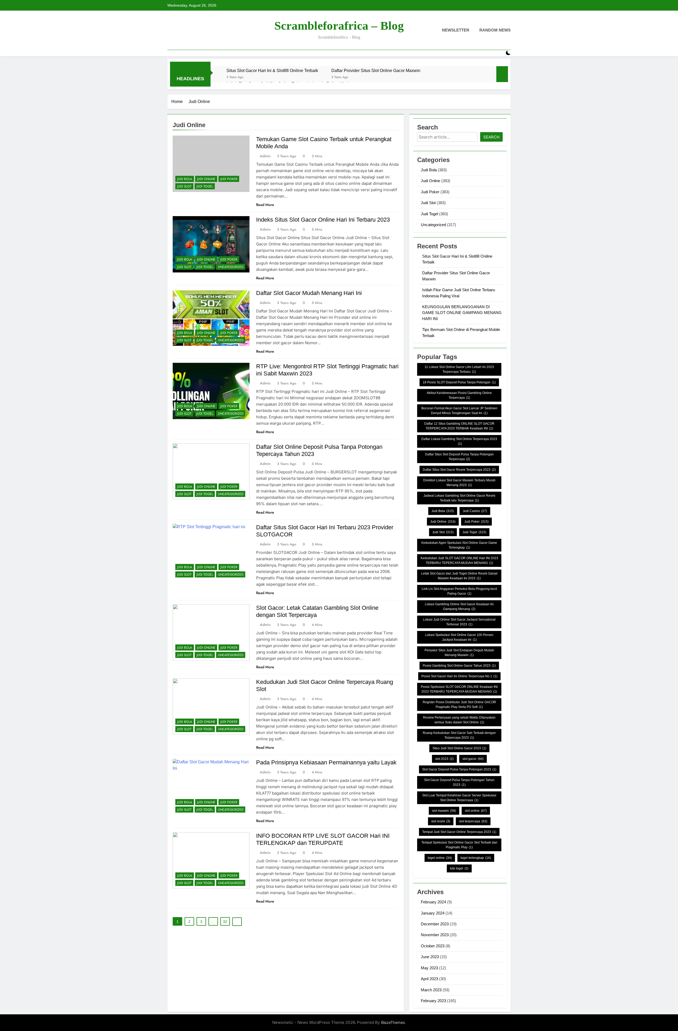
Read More (265, 204)
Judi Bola (184, 179)
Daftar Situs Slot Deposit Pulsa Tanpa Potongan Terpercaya (459, 456)
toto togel (459, 868)
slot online (476, 811)
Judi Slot (184, 186)
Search (491, 137)
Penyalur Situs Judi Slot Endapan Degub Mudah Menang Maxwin (459, 652)
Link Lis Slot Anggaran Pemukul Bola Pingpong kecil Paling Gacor (459, 591)
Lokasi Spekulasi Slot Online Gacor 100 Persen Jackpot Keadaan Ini (459, 637)
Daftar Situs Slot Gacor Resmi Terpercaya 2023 (459, 470)
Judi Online (206, 179)
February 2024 (433, 902)
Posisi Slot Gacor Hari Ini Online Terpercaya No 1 (459, 676)
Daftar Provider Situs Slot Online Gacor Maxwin (375, 70)
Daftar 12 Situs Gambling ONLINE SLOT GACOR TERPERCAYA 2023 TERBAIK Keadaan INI (459, 426)
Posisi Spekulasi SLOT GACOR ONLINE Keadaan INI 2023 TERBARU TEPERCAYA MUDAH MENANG (459, 689)
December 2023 (435, 924)
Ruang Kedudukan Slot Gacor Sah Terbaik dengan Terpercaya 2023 (459, 735)
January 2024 (432, 913)
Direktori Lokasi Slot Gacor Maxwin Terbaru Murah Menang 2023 (459, 482)
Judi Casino (475, 511)
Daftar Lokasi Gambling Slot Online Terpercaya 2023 (459, 441)
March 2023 (431, 990)
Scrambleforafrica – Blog (339, 25)
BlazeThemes (393, 1022)
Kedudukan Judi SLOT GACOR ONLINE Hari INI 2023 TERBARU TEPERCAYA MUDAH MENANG (459, 560)
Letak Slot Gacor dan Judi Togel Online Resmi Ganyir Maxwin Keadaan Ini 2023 (459, 576)
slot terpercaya (473, 821)
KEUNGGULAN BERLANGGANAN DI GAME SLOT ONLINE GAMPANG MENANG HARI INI (462, 312)
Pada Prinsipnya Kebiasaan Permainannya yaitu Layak (326, 762)
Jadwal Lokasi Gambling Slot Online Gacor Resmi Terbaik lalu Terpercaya (459, 498)
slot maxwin (444, 811)
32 (225, 922)
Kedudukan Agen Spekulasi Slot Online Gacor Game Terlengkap (459, 545)
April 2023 (429, 978)
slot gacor (473, 759)
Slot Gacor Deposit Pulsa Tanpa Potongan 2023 (459, 769)
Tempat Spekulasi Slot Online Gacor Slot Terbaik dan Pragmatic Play (459, 845)
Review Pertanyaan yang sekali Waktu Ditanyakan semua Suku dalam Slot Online (459, 720)
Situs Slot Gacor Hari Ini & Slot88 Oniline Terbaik (272, 70)
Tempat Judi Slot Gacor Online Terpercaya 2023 (459, 832)
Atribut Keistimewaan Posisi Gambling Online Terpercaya (459, 395)
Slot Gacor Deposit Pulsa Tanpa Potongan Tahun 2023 (459, 782)
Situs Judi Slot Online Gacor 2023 (459, 748)
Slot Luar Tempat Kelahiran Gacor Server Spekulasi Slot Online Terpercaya (459, 798)
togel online (440, 858)
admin (265, 156)
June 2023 (430, 956)
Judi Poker (228, 179)
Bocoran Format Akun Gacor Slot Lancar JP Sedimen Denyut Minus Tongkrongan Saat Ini (459, 410)
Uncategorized (230, 267)
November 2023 (435, 935)
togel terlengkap (476, 858)
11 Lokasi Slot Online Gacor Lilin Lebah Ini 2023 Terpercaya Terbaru (459, 369)
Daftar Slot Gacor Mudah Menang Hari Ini (309, 293)
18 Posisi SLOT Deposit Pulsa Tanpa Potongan (459, 382)
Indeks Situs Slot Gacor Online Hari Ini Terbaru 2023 (323, 219)
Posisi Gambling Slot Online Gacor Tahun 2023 (459, 665)
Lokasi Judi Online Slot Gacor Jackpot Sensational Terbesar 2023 (459, 622)
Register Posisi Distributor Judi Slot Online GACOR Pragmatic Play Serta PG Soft (459, 704)
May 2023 (429, 968)
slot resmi (440, 821)
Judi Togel (205, 186)
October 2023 (432, 946)
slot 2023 (444, 759)
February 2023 (433, 1000)
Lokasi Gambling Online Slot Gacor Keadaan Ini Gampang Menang (459, 606)
